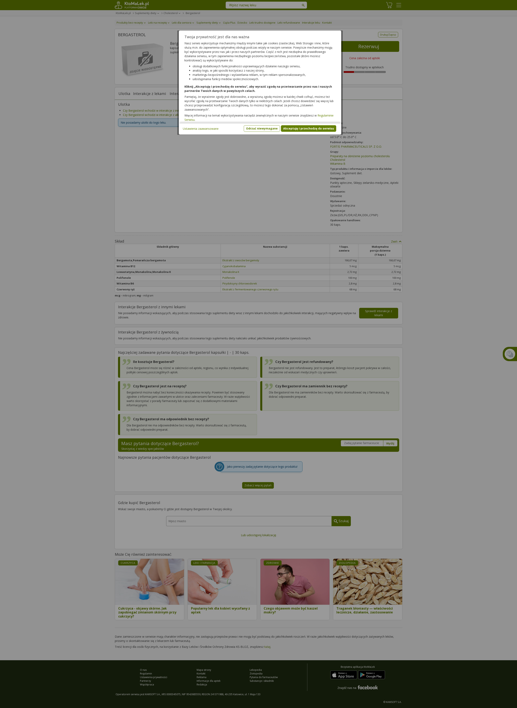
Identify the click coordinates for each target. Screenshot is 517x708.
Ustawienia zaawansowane (201, 129)
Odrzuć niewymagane (262, 128)
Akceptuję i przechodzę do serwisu (308, 128)
